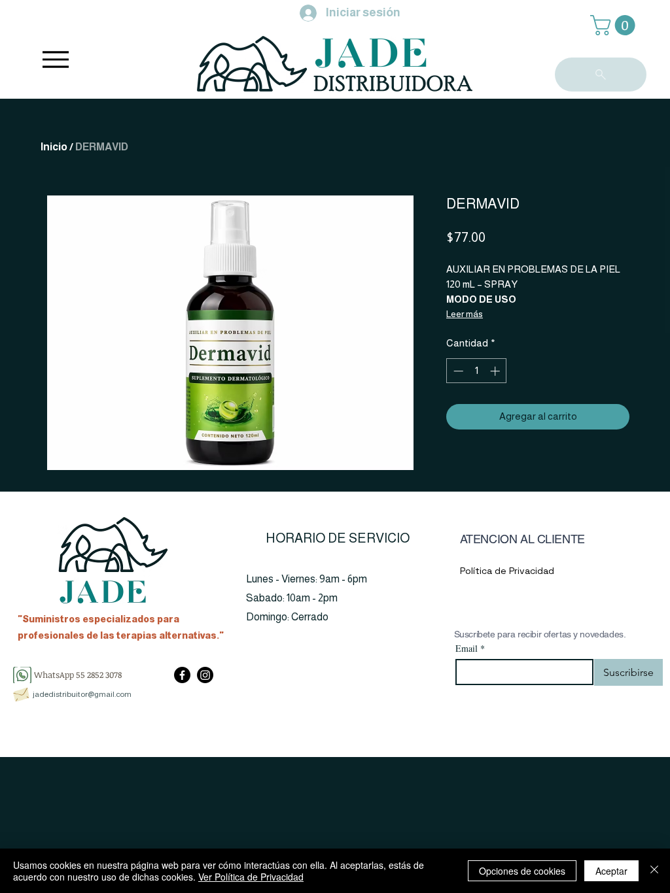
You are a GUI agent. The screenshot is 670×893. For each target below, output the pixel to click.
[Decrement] (457, 371)
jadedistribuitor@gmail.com (82, 694)
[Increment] (496, 371)
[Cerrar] (654, 871)
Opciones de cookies (522, 870)
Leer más (464, 314)
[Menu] (55, 59)
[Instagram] (205, 675)
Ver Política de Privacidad (251, 876)
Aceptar (611, 870)
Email (470, 648)
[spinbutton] (476, 371)
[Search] (600, 75)
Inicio (54, 146)
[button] (615, 25)
